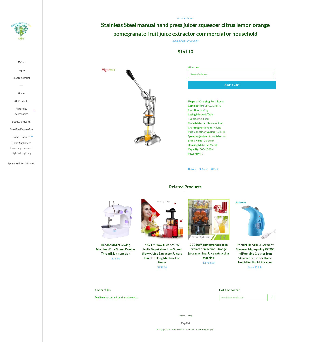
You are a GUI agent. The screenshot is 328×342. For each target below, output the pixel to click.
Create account (21, 77)
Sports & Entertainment (21, 163)
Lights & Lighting (21, 153)
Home (21, 93)
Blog (190, 315)
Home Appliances (21, 142)
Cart (22, 62)
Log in (21, 70)
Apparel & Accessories (21, 111)
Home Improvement (21, 148)
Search (182, 315)
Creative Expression (21, 129)
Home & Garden (21, 136)
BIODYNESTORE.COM (185, 40)
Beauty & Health (21, 121)
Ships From (193, 67)
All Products (21, 101)
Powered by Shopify (204, 329)
